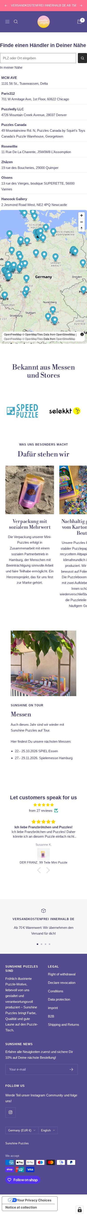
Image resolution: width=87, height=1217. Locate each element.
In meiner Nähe (11, 67)
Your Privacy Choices (34, 1200)
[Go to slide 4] (49, 944)
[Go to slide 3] (45, 944)
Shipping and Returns (63, 1024)
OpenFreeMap (13, 339)
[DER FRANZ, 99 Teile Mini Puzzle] (43, 854)
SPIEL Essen (48, 751)
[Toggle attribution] (82, 334)
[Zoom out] (81, 222)
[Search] (16, 22)
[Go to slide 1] (37, 944)
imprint (53, 1008)
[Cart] (79, 22)
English (46, 1130)
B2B (51, 1016)
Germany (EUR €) (19, 1130)
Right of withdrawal (61, 974)
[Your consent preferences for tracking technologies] (79, 1209)
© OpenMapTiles (32, 339)
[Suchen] (82, 58)
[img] (43, 805)
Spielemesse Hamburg (55, 758)
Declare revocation (61, 983)
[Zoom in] (81, 215)
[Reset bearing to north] (81, 228)
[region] (43, 277)
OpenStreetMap (65, 339)
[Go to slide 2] (41, 944)
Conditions (55, 991)
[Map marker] (5, 296)
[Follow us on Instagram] (10, 1112)
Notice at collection (21, 1207)
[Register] (71, 1069)
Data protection (59, 999)
